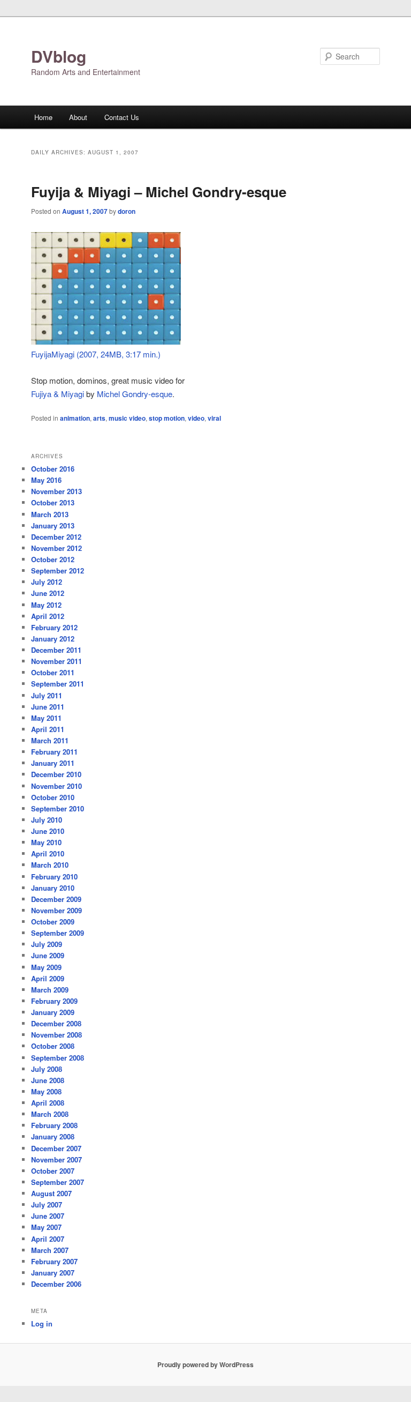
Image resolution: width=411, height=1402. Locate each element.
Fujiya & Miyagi (57, 393)
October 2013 (52, 502)
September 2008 (57, 1058)
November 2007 (56, 1159)
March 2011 (49, 740)
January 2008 (52, 1136)
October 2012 (52, 559)
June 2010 (47, 831)
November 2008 (56, 1035)
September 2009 (57, 933)
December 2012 (56, 537)
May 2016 (46, 480)
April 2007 (47, 1239)
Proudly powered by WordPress (205, 1364)
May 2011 (46, 718)
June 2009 (47, 955)
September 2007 (57, 1182)
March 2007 (49, 1250)
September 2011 (57, 683)
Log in (41, 1323)
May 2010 (46, 842)
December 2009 (56, 899)
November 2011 (56, 661)
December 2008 (56, 1023)
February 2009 (54, 1001)
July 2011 (46, 695)
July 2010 (46, 820)
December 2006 (56, 1284)
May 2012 (46, 605)
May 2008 (46, 1091)
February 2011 (54, 752)
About (78, 117)
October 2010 (52, 797)
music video (127, 418)
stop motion (167, 418)
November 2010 (56, 786)
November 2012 (56, 548)
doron (126, 211)
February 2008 (54, 1125)
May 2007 (46, 1227)
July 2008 (46, 1069)
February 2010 (54, 876)
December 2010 (56, 774)
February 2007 (54, 1261)
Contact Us (121, 117)
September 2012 (57, 570)
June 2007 (47, 1216)
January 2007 (52, 1272)
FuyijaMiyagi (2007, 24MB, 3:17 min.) (96, 354)
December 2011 (56, 650)
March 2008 (49, 1114)
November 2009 (56, 910)
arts (99, 418)
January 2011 (52, 763)
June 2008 (47, 1080)
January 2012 (52, 638)
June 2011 (47, 707)
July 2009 (46, 944)
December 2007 (56, 1148)
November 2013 (56, 491)
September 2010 (57, 808)
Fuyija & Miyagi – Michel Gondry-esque (158, 192)
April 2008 (47, 1103)
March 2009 (49, 990)
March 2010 (49, 865)
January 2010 (52, 888)
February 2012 (54, 627)
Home (43, 117)
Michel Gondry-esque (134, 393)
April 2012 (47, 616)
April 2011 (47, 729)
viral (214, 418)
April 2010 (47, 853)
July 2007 (46, 1204)
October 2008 (52, 1046)
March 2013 (49, 514)
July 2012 (46, 582)
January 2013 (52, 525)
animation (75, 418)
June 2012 (47, 593)
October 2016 (52, 469)
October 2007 (52, 1171)
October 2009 (52, 921)
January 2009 (52, 1012)
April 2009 (47, 978)
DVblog (58, 56)
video (196, 418)
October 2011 (52, 672)
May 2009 (46, 967)
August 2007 (51, 1193)
